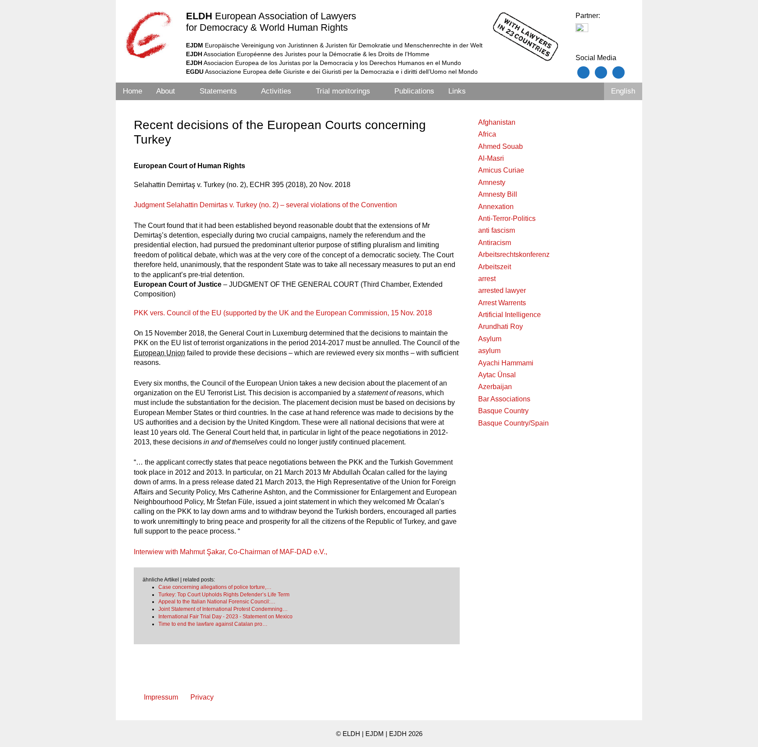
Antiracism (494, 242)
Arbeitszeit (494, 267)
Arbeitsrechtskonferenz (514, 254)
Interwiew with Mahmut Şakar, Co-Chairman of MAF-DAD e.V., (230, 552)
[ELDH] (149, 35)
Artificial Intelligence (509, 314)
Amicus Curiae (501, 170)
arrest (487, 278)
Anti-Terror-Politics (507, 218)
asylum (489, 350)
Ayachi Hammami (505, 363)
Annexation (496, 206)
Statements (218, 91)
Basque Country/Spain (513, 423)
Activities (276, 91)
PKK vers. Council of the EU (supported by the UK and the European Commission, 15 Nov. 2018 (283, 313)
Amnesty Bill (497, 194)
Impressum (161, 697)
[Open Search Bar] (592, 91)
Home (132, 91)
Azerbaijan (495, 386)
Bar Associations (504, 399)
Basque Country (503, 411)
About (165, 91)
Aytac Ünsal (497, 375)
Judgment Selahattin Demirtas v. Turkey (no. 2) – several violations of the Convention (265, 205)
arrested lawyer (502, 290)
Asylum (489, 339)
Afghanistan (496, 122)
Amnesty (491, 182)
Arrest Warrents (502, 303)
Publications (414, 91)
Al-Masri (491, 158)
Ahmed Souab (500, 146)
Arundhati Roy (500, 326)
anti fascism (496, 230)
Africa (487, 134)
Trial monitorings (343, 91)
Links (457, 91)
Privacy (202, 697)
